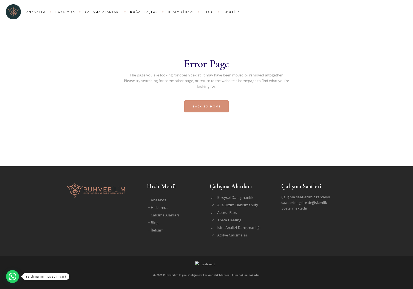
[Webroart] (206, 265)
